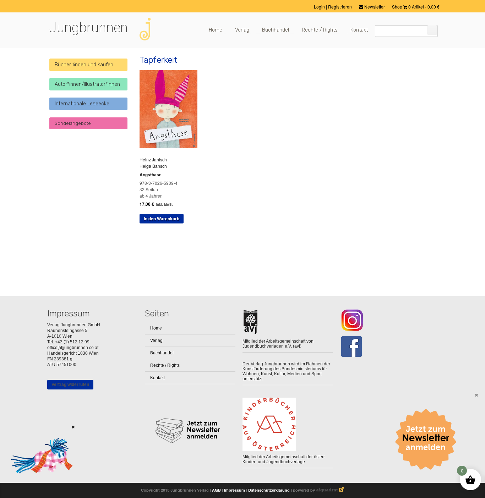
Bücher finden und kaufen (84, 65)
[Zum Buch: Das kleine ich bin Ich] (39, 482)
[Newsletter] (428, 439)
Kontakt (359, 30)
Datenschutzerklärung (269, 490)
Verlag (242, 30)
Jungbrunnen (88, 28)
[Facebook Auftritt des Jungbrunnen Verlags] (385, 346)
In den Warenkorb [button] (161, 218)
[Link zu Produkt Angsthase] (171, 146)
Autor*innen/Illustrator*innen (87, 84)
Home (215, 30)
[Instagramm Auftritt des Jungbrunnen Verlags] (385, 320)
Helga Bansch (153, 166)
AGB (216, 490)
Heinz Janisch (153, 159)
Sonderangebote (73, 123)
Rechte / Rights (320, 30)
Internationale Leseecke (82, 104)
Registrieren (340, 7)
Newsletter (374, 7)
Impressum (234, 490)
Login (320, 7)
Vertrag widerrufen (70, 384)
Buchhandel (275, 30)
